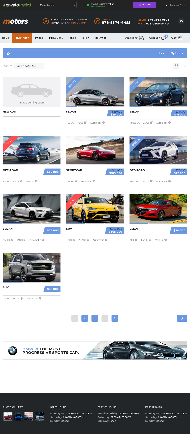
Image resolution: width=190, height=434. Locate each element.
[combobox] (29, 66)
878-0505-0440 (157, 23)
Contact (101, 38)
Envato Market (17, 4)
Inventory (22, 38)
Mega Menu (56, 38)
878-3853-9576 (158, 19)
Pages (39, 38)
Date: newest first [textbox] (26, 65)
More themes (47, 5)
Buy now (144, 5)
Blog (73, 38)
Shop (85, 38)
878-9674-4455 (116, 23)
